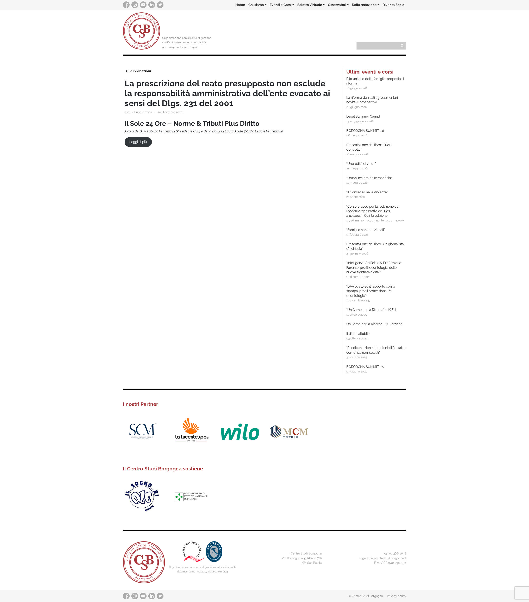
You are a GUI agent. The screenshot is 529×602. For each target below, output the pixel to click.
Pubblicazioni (140, 71)
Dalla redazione (364, 5)
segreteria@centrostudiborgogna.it (382, 558)
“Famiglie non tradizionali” (365, 230)
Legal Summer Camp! (363, 116)
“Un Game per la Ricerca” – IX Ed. (371, 310)
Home (240, 5)
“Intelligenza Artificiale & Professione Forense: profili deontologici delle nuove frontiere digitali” (373, 267)
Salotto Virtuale (309, 5)
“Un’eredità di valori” (361, 164)
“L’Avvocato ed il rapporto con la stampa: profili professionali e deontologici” (370, 291)
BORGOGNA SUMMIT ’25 (365, 367)
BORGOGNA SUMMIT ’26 (365, 131)
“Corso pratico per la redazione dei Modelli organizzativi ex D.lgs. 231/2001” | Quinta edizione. (372, 211)
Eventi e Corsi (281, 5)
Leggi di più (138, 142)
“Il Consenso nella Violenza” (367, 192)
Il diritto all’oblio (358, 334)
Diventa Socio (393, 5)
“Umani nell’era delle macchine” (370, 178)
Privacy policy (396, 596)
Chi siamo (256, 5)
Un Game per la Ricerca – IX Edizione (374, 324)
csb (127, 112)
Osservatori (337, 5)
